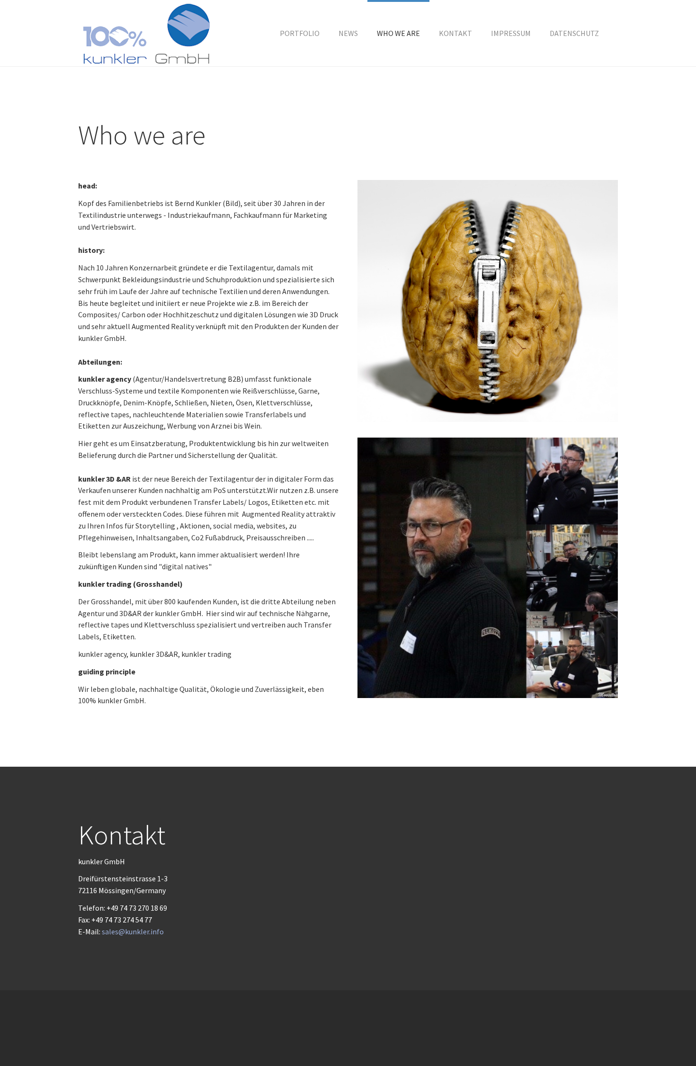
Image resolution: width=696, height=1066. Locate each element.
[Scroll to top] (665, 1035)
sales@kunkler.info (133, 931)
